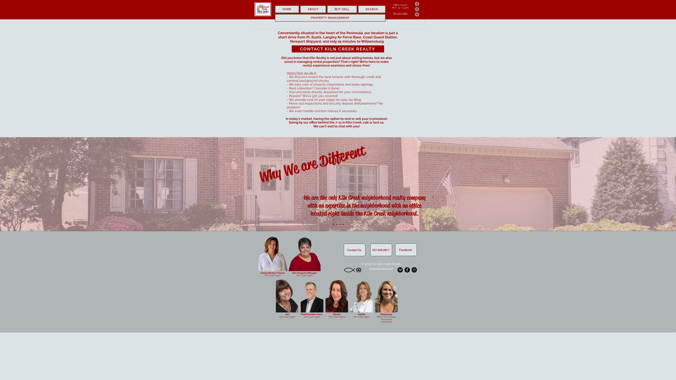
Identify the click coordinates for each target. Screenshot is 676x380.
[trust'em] (336, 224)
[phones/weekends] (339, 224)
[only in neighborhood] (333, 224)
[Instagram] (417, 9)
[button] (381, 268)
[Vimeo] (417, 14)
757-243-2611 (400, 13)
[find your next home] (343, 224)
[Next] (656, 184)
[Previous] (19, 184)
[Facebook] (417, 4)
